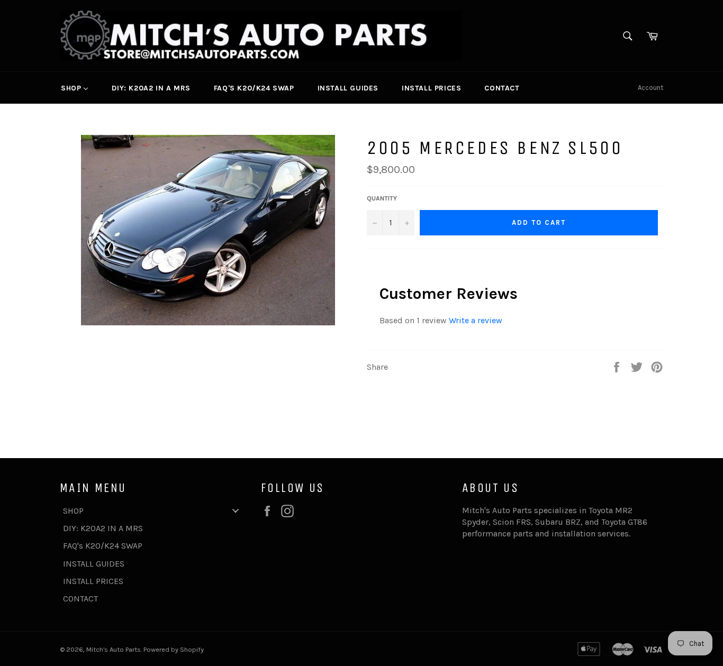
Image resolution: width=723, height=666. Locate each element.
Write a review (475, 320)
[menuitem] (74, 88)
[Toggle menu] (235, 510)
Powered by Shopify (173, 649)
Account (650, 88)
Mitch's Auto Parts (113, 649)
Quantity (382, 198)
